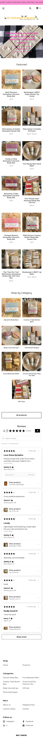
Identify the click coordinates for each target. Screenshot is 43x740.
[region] (21, 2)
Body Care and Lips (10, 688)
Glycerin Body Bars (10, 678)
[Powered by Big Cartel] (21, 735)
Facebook (30, 721)
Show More (8, 463)
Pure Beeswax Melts (30, 678)
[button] (33, 431)
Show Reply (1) (9, 474)
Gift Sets (25, 688)
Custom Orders (9, 709)
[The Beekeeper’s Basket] (21, 18)
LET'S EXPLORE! (21, 49)
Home (5, 665)
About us (6, 705)
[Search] (30, 8)
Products (26, 665)
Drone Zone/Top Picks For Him (29, 683)
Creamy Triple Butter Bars (11, 683)
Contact (25, 709)
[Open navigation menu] (3, 8)
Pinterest (29, 725)
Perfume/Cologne (10, 692)
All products (21, 415)
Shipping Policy (28, 705)
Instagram (10, 721)
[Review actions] (38, 450)
